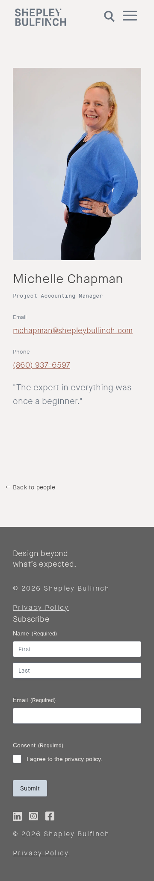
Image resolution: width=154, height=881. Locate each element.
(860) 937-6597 (41, 365)
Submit (30, 788)
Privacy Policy (41, 607)
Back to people (34, 487)
